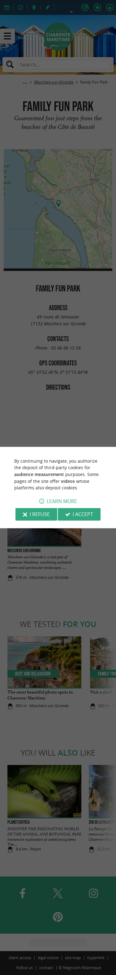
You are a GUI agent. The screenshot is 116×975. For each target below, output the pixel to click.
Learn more (62, 501)
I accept (83, 514)
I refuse (40, 514)
